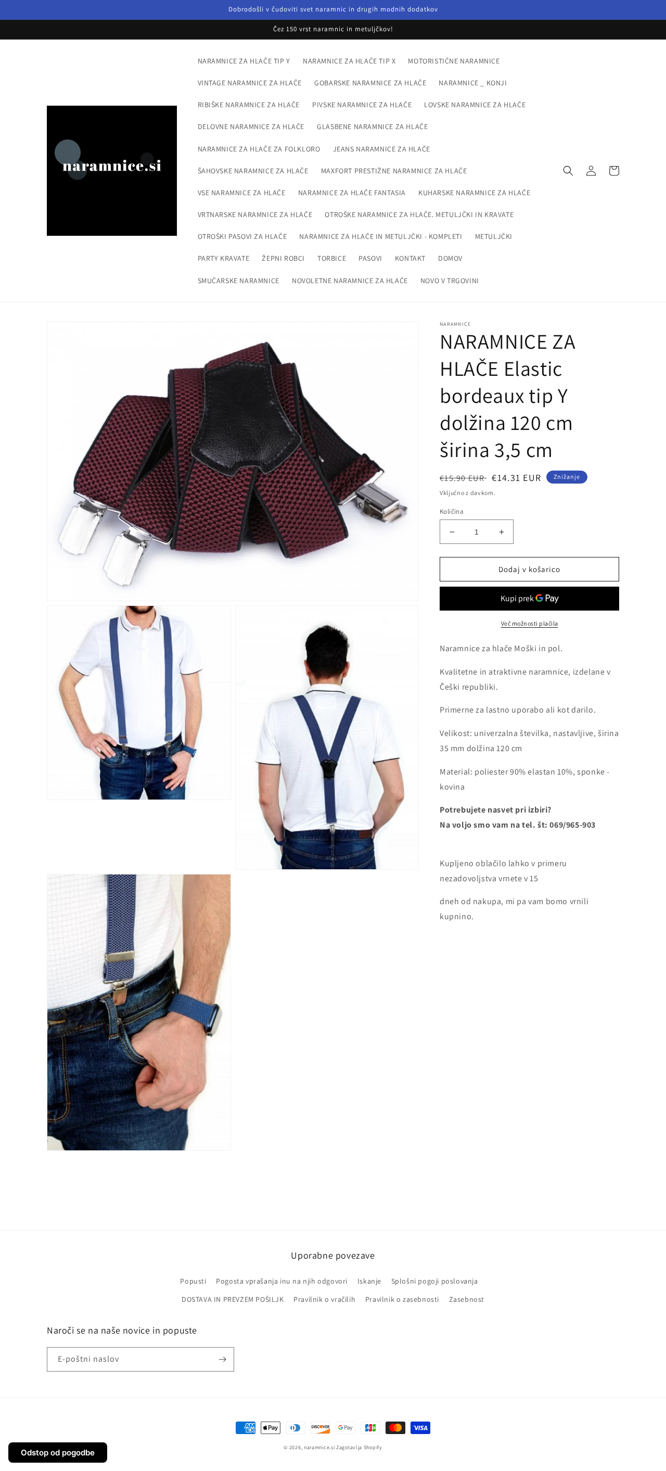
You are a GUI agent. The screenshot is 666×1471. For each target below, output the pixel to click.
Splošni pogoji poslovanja (434, 1281)
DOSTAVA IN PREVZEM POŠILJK (233, 1299)
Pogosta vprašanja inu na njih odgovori (282, 1281)
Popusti (193, 1281)
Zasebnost (466, 1299)
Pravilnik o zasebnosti (402, 1299)
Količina (452, 511)
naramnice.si (319, 1447)
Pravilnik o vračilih (324, 1299)
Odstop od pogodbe (58, 1452)
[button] (568, 170)
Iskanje (369, 1281)
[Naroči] (222, 1359)
